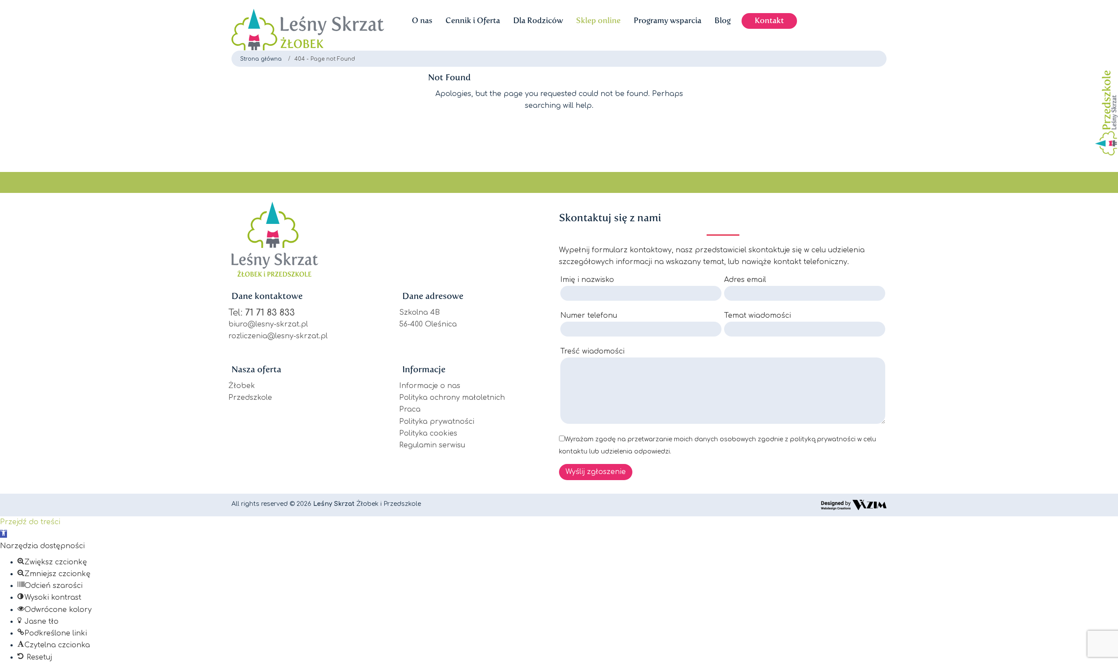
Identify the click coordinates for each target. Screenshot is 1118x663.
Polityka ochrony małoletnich (452, 398)
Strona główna (261, 59)
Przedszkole (250, 398)
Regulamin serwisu (432, 445)
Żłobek (241, 386)
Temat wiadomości (757, 315)
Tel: (261, 313)
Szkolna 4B (419, 312)
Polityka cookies (428, 433)
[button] (3, 534)
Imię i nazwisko (587, 280)
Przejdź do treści (30, 522)
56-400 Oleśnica (428, 324)
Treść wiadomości (592, 351)
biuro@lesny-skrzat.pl (268, 324)
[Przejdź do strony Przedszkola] (1104, 113)
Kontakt (769, 20)
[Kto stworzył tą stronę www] (854, 505)
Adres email (745, 280)
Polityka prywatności (436, 422)
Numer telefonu (588, 315)
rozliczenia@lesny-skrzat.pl (278, 336)
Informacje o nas (429, 386)
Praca (410, 409)
